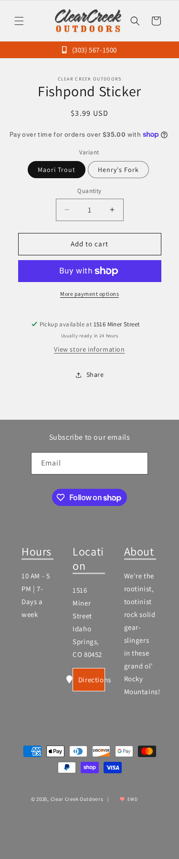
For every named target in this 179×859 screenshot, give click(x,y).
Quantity (89, 191)
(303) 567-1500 (93, 49)
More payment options (89, 293)
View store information (89, 349)
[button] (19, 20)
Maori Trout (56, 169)
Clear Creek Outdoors (77, 799)
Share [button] (95, 374)
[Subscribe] (136, 463)
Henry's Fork (118, 169)
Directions (91, 679)
